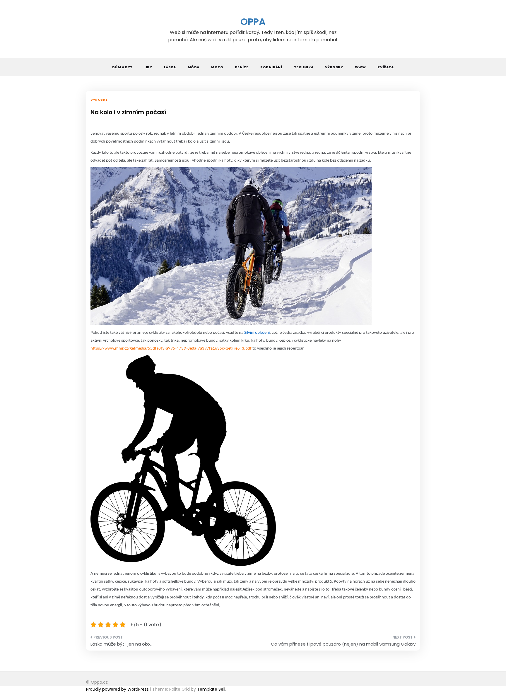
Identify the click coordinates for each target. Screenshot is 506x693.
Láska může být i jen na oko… (121, 644)
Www (360, 67)
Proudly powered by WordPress (118, 689)
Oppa (253, 21)
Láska (170, 67)
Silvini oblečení (257, 333)
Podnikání (271, 67)
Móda (193, 67)
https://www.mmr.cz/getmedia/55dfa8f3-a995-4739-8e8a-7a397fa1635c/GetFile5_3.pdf (171, 348)
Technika (304, 67)
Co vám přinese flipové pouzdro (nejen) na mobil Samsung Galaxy (343, 644)
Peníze (242, 67)
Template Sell (211, 689)
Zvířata (385, 67)
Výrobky (334, 67)
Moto (217, 67)
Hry (148, 67)
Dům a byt (122, 67)
